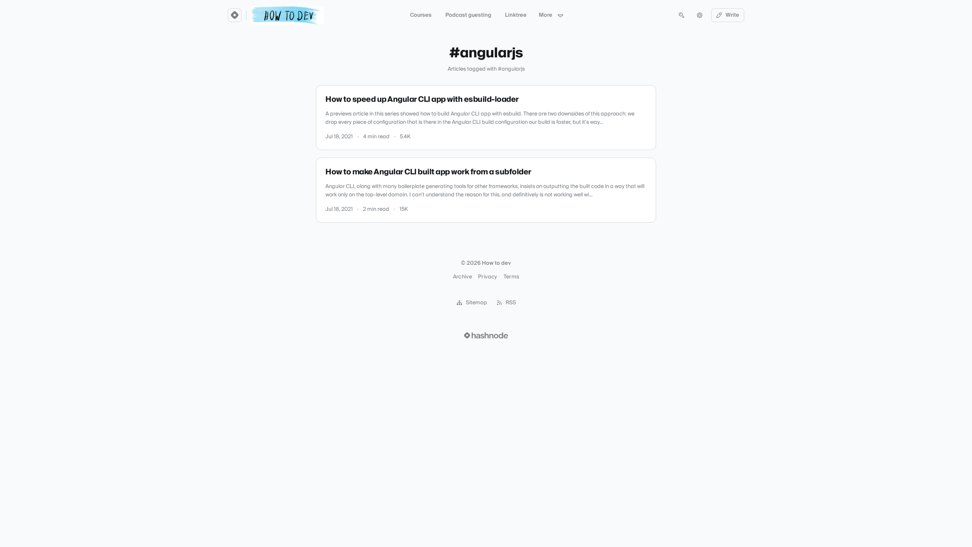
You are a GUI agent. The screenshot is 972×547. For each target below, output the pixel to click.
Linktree (516, 15)
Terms (511, 276)
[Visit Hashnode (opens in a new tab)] (486, 335)
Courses (421, 15)
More (545, 15)
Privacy (487, 276)
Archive (462, 276)
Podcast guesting (468, 15)
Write (732, 15)
